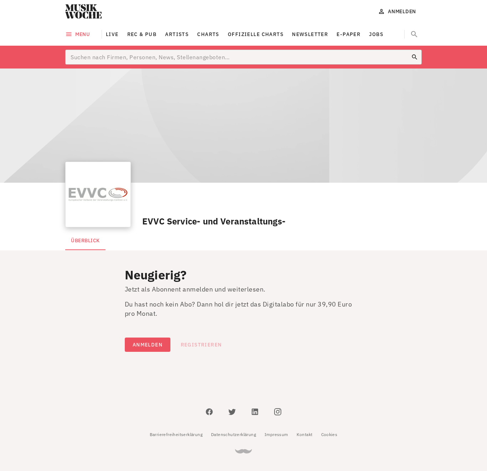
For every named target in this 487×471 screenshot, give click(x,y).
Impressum (276, 434)
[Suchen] (414, 57)
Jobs (376, 34)
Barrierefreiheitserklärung (176, 434)
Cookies (329, 434)
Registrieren (201, 344)
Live (112, 34)
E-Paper (348, 34)
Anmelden (148, 344)
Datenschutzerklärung (233, 434)
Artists (177, 34)
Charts (208, 34)
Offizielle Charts (255, 34)
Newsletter (310, 34)
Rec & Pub (142, 34)
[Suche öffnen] (414, 34)
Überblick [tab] (85, 240)
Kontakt (305, 434)
